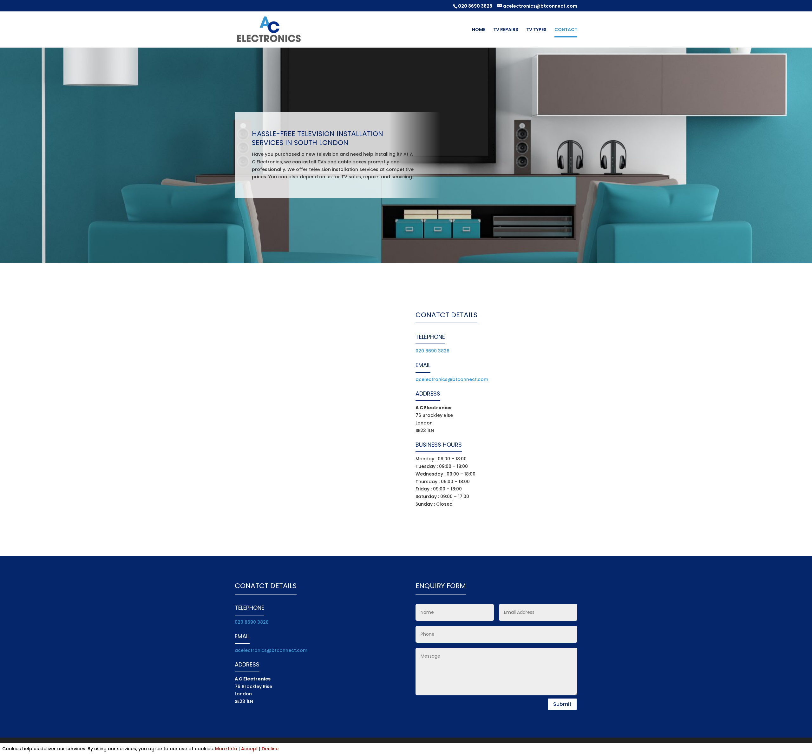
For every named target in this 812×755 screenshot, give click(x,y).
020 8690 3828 (475, 6)
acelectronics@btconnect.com (452, 379)
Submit (562, 704)
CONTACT (565, 30)
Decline (270, 748)
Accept (249, 748)
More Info (226, 748)
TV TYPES (536, 30)
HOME (478, 30)
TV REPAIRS (505, 30)
